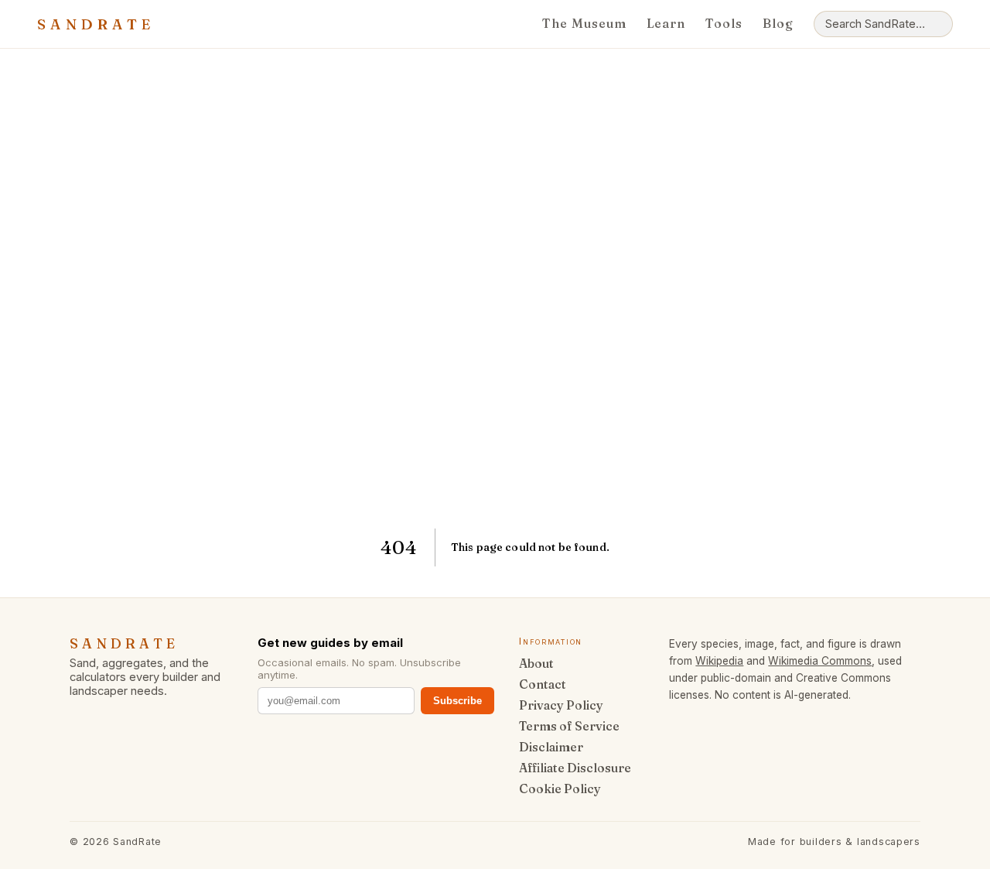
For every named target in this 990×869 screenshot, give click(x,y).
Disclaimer (551, 747)
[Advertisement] (495, 288)
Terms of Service (569, 726)
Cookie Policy (560, 789)
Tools (723, 23)
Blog (778, 23)
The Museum (584, 23)
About (536, 663)
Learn (666, 23)
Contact (542, 684)
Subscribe (457, 700)
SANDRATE (96, 24)
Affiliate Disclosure (575, 768)
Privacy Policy (561, 705)
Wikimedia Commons (820, 661)
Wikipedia (719, 661)
